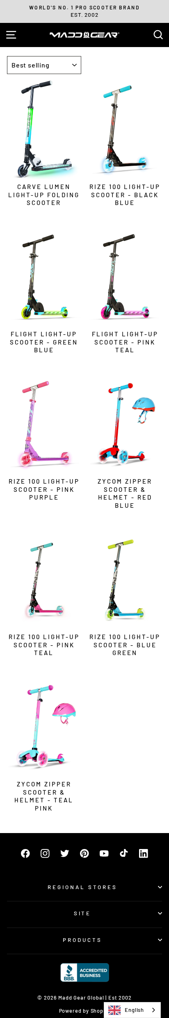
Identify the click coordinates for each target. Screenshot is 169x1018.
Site (82, 913)
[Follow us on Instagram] (45, 853)
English (134, 1010)
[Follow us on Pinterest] (84, 853)
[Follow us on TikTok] (123, 853)
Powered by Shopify (84, 1010)
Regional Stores (82, 887)
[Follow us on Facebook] (25, 853)
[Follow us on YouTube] (104, 853)
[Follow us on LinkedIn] (143, 853)
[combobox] (132, 1010)
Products (82, 940)
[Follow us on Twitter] (64, 853)
